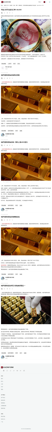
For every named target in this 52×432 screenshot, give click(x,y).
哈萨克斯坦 (10, 130)
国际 (2, 389)
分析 (2, 384)
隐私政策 (3, 400)
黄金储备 (4, 63)
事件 (17, 5)
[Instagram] (2, 13)
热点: (2, 5)
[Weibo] (14, 370)
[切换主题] (45, 2)
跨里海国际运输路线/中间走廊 (29, 5)
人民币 (9, 63)
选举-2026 (6, 5)
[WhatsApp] (4, 13)
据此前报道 (3, 265)
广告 (2, 421)
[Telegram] (7, 13)
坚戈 (19, 63)
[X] (12, 13)
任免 (14, 5)
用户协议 (3, 397)
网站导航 (3, 416)
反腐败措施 (3, 405)
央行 (21, 353)
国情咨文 (20, 5)
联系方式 (3, 419)
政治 (2, 381)
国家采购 (3, 408)
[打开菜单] (50, 2)
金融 (21, 130)
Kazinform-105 (40, 5)
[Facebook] (10, 13)
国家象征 (3, 403)
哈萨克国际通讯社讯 (7, 82)
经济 (14, 63)
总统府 (10, 5)
